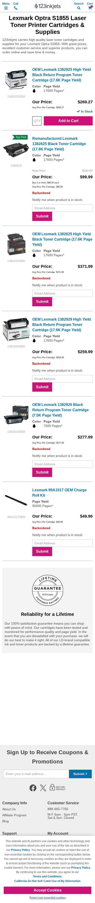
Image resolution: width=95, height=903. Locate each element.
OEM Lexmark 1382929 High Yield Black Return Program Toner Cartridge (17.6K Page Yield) (61, 324)
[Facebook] (33, 790)
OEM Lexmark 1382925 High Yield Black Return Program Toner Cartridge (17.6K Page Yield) (61, 75)
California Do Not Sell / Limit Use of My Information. (47, 881)
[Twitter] (43, 790)
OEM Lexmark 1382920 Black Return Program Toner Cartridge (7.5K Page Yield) (60, 410)
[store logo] (47, 6)
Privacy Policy (20, 850)
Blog (5, 821)
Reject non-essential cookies (48, 897)
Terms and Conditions (47, 876)
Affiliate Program (14, 815)
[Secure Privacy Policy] (58, 790)
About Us (9, 809)
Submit (42, 216)
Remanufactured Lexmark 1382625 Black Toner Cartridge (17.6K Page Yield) (59, 144)
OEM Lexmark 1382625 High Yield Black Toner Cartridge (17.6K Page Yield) (62, 239)
